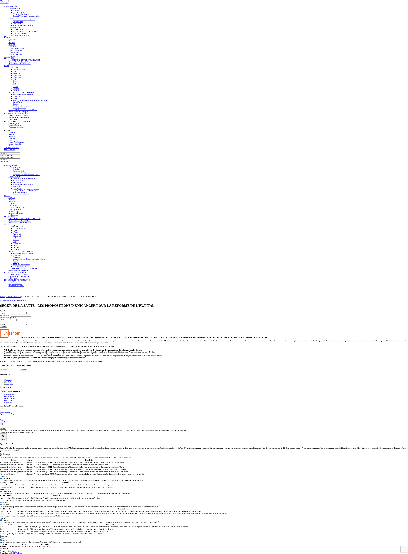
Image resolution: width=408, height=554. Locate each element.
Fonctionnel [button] (4, 476)
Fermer (3, 428)
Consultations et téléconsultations (24, 20)
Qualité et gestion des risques (18, 112)
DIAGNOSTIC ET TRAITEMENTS (21, 92)
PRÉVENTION (9, 58)
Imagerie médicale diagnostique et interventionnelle (30, 100)
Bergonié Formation (15, 125)
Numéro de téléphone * (8, 317)
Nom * (2, 311)
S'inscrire (24, 369)
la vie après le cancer (20, 33)
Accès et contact (18, 12)
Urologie (16, 91)
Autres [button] (2, 538)
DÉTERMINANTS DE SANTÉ (19, 64)
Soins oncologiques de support (23, 94)
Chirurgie (16, 104)
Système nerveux (18, 85)
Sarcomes (16, 81)
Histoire (11, 41)
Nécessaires (6, 454)
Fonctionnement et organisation (19, 117)
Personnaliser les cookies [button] (9, 432)
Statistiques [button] (4, 503)
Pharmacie (16, 98)
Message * (3, 324)
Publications (12, 119)
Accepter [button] (21, 432)
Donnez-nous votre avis (21, 35)
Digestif (15, 71)
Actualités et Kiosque (15, 54)
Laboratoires (17, 96)
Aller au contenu (5, 1)
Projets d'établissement (16, 142)
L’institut (7, 37)
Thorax (15, 87)
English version (13, 56)
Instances (11, 45)
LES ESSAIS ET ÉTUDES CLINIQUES (22, 110)
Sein (14, 83)
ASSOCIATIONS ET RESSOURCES (26, 31)
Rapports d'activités (15, 144)
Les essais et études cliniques (18, 115)
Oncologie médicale (19, 108)
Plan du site (8, 400)
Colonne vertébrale (19, 69)
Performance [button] (4, 489)
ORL (14, 79)
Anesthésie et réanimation (21, 106)
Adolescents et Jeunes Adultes (23, 25)
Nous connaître (9, 395)
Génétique (16, 73)
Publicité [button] (3, 518)
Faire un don (4, 3)
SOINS (6, 66)
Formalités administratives (21, 14)
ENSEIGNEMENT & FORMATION (17, 121)
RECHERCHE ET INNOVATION (16, 113)
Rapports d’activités (15, 50)
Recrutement (12, 47)
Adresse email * (5, 315)
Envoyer (3, 326)
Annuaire (16, 10)
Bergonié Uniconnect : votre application (26, 16)
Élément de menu (14, 8)
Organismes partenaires (16, 127)
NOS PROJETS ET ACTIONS (19, 62)
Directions (11, 43)
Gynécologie (17, 75)
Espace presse (9, 396)
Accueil (2, 297)
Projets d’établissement (16, 48)
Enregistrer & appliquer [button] (8, 551)
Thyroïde (16, 89)
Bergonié (11, 39)
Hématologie (17, 77)
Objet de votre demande (8, 320)
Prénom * (3, 313)
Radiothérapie (17, 102)
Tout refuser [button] (29, 432)
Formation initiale (14, 123)
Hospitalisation (18, 22)
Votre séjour (17, 24)
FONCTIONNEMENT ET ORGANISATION (24, 60)
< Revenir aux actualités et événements (13, 300)
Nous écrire (8, 402)
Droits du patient (18, 29)
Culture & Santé (13, 52)
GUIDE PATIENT (10, 6)
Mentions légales (10, 398)
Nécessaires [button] (4, 452)
